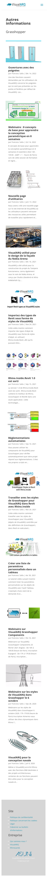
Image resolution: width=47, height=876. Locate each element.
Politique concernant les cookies (23, 820)
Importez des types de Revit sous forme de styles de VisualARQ (22, 318)
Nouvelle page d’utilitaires (17, 197)
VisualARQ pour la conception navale (19, 759)
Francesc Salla (18, 73)
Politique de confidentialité (21, 817)
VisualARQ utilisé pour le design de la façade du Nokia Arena (22, 255)
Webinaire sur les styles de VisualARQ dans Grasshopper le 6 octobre (23, 696)
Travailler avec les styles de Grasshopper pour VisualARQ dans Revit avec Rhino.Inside (23, 502)
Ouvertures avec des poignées (21, 69)
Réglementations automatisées (19, 439)
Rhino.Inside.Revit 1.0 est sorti (21, 379)
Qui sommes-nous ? (18, 841)
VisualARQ (14, 844)
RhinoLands (15, 848)
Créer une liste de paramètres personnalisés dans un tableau (22, 568)
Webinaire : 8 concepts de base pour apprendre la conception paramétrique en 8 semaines (23, 133)
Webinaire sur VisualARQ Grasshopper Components (23, 632)
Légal (12, 824)
